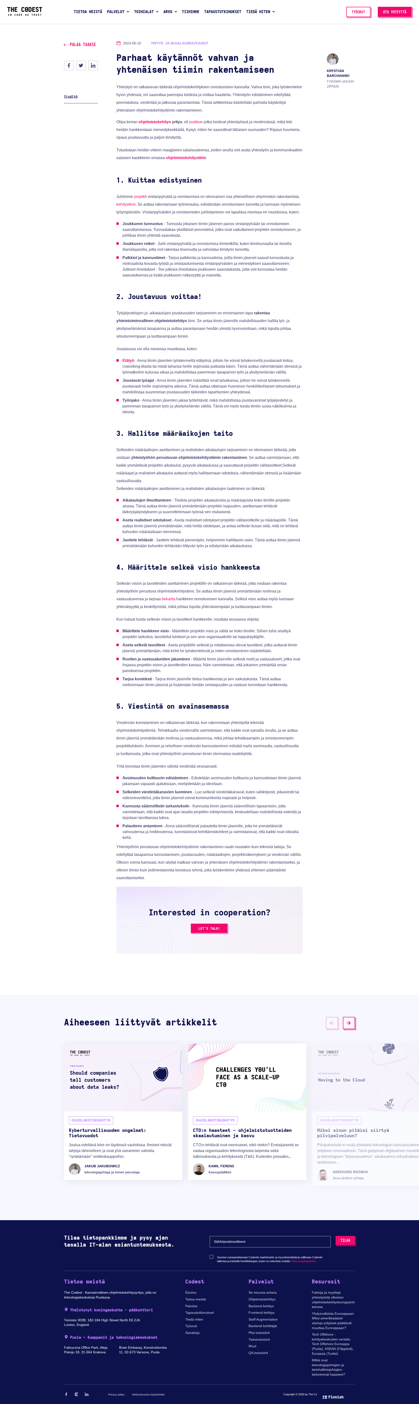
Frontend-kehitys (261, 1313)
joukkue (196, 122)
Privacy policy (116, 1394)
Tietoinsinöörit (259, 1339)
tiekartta (168, 599)
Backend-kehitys (261, 1306)
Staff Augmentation (263, 1319)
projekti (140, 197)
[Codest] (24, 14)
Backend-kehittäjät (263, 1326)
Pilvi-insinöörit (259, 1333)
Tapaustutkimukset (199, 1313)
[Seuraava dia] (349, 1023)
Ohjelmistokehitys (262, 1299)
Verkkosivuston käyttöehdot (148, 1394)
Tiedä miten (194, 1319)
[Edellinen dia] (332, 1023)
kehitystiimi (126, 204)
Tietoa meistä (195, 1299)
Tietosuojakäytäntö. (303, 1261)
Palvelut (191, 1306)
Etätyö (128, 360)
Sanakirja (192, 1333)
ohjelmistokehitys (154, 122)
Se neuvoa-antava (263, 1292)
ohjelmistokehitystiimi (186, 158)
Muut (252, 1346)
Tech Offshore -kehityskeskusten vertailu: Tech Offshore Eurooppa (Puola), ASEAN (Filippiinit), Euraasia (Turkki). (333, 1343)
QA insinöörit (258, 1353)
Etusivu (190, 1292)
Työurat (191, 1326)
